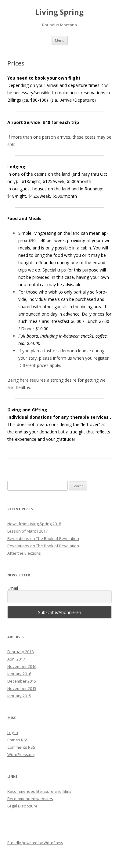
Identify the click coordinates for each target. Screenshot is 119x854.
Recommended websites (30, 798)
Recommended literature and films (39, 791)
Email (12, 588)
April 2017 (16, 659)
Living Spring (59, 12)
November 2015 (21, 688)
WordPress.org (21, 754)
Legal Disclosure (22, 806)
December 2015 (21, 681)
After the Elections (24, 553)
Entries (17, 740)
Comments (21, 747)
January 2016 (19, 673)
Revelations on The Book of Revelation (43, 538)
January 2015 (19, 696)
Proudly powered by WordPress (35, 842)
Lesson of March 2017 (27, 531)
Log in (12, 732)
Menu (59, 40)
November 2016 (21, 666)
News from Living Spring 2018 (34, 523)
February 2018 (20, 651)
